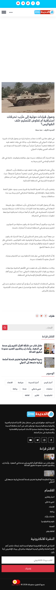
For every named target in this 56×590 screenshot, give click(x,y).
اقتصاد (10, 382)
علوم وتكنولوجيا (47, 521)
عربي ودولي (36, 388)
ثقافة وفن (50, 531)
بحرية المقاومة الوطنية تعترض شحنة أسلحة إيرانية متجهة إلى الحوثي (22, 361)
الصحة (51, 526)
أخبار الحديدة (34, 382)
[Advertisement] (28, 46)
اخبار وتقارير (49, 497)
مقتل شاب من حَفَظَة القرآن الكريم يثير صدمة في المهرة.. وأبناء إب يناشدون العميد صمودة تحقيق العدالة (22, 348)
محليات (49, 388)
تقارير (37, 395)
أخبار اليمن (48, 382)
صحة (24, 388)
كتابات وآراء (49, 516)
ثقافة (27, 395)
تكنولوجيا (48, 395)
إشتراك (28, 568)
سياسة (20, 382)
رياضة (15, 388)
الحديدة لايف (16, 584)
